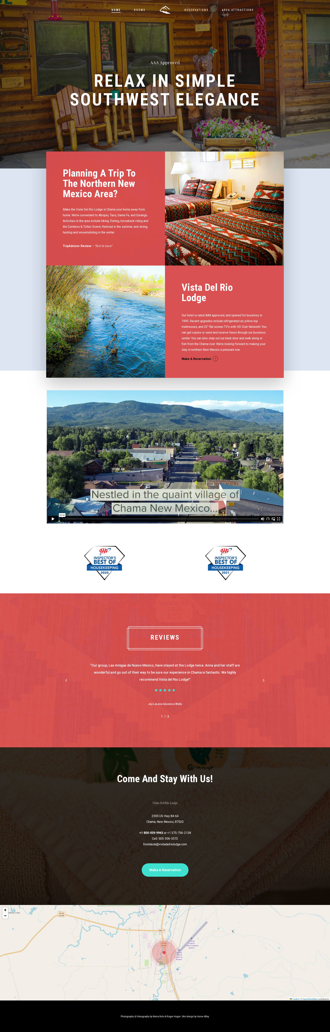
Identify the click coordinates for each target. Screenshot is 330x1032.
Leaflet (295, 998)
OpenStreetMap (310, 998)
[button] (66, 680)
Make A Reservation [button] (196, 359)
